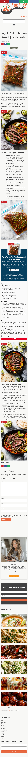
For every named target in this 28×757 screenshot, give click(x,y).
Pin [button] (17, 269)
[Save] (4, 52)
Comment (3, 481)
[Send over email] (8, 44)
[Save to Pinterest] (2, 44)
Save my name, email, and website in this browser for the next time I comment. (14, 516)
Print (12, 269)
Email (2, 503)
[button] (14, 25)
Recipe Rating (4, 478)
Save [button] (14, 338)
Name (2, 498)
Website (3, 508)
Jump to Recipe (14, 48)
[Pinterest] (21, 16)
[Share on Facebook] (5, 44)
